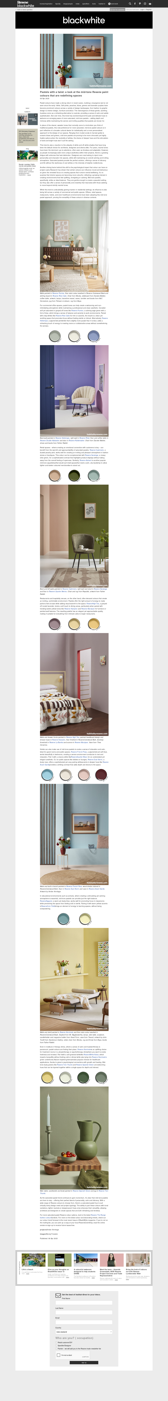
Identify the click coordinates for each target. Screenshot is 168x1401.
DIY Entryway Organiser (27, 131)
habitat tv (102, 4)
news (77, 4)
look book (114, 4)
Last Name (59, 1308)
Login (142, 9)
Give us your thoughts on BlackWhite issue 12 (58, 1270)
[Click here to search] (130, 3)
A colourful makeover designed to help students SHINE (84, 1271)
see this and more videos (27, 141)
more (29, 175)
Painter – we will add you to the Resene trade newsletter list (79, 1349)
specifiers (85, 4)
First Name (66, 1298)
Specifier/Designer (64, 1346)
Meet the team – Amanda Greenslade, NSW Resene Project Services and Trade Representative (111, 1272)
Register (148, 9)
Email (57, 1318)
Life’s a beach (27, 1269)
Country (58, 1328)
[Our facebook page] (135, 3)
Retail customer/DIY (65, 1343)
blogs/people (68, 4)
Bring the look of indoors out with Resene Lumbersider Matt (136, 1271)
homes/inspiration (46, 4)
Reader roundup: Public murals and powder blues (27, 165)
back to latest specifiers (23, 9)
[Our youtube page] (150, 3)
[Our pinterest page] (139, 3)
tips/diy (57, 4)
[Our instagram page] (145, 3)
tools (94, 4)
